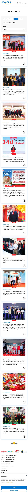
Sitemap (2, 472)
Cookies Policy (4, 470)
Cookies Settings (14, 490)
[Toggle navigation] (25, 3)
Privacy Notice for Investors (7, 459)
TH (20, 3)
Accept (14, 487)
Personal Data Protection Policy (9, 455)
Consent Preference (5, 463)
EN (22, 3)
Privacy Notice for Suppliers (7, 461)
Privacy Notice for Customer (7, 457)
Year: (4, 26)
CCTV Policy (4, 468)
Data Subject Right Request (7, 466)
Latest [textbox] (5, 29)
